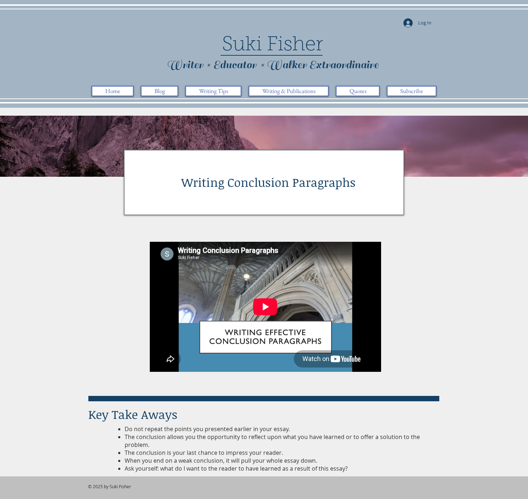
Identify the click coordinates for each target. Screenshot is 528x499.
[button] (213, 91)
